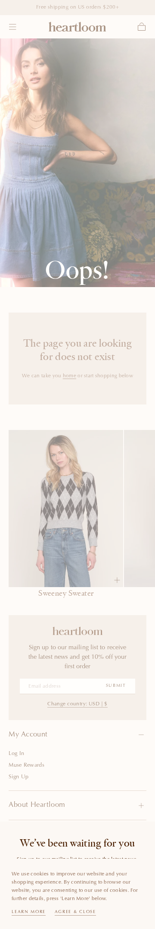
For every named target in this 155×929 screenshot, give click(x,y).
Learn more (29, 912)
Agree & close (75, 912)
